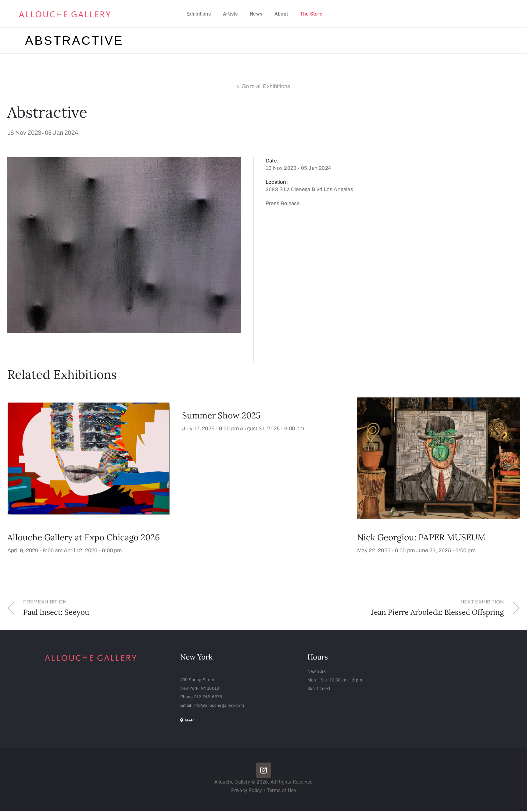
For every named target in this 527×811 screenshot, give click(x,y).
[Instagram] (263, 770)
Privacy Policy (247, 790)
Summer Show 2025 (221, 415)
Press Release (283, 203)
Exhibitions (198, 14)
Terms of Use (281, 790)
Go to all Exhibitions (266, 86)
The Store (311, 14)
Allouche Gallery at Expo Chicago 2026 (83, 537)
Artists (230, 14)
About (281, 14)
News (256, 14)
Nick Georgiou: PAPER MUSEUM (421, 537)
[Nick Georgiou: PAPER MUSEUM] (438, 458)
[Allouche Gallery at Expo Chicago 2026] (88, 458)
